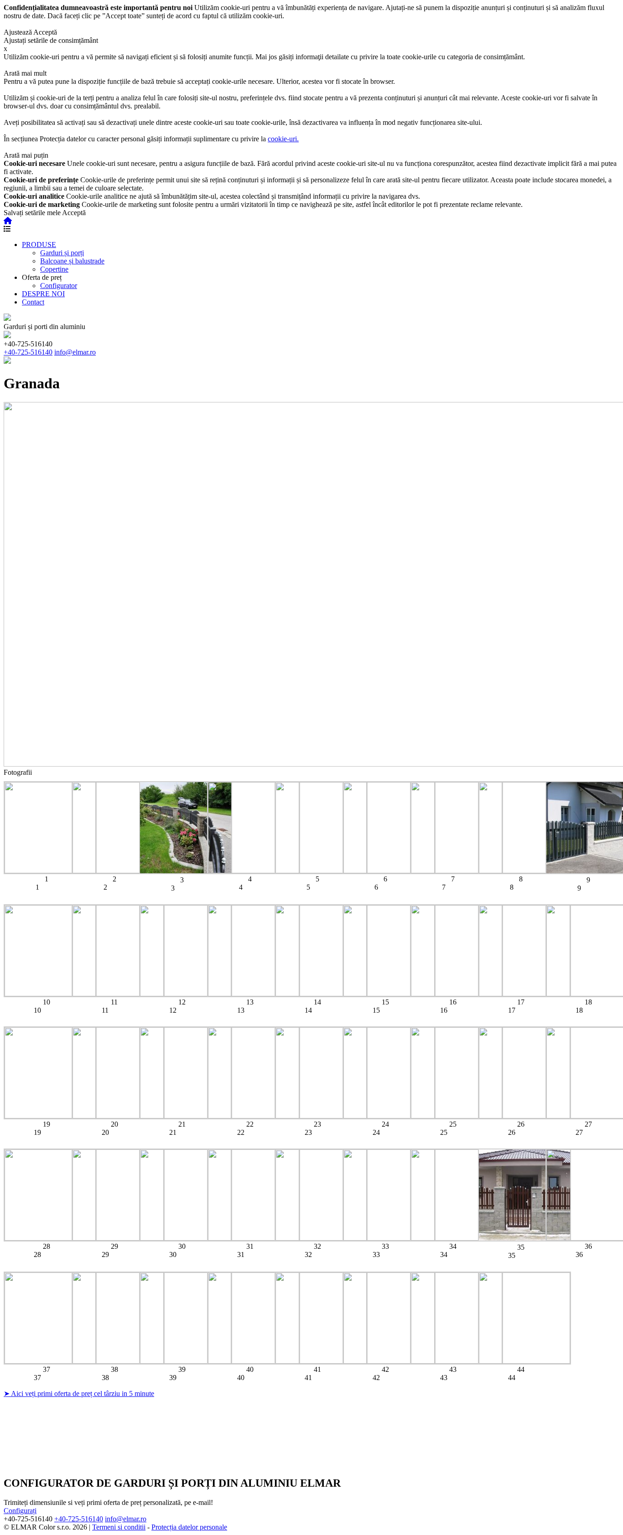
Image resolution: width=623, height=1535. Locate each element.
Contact (33, 302)
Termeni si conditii (118, 1527)
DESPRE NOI (43, 294)
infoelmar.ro (75, 352)
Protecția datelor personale (189, 1527)
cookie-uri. (283, 139)
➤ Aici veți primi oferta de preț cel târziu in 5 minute (79, 1393)
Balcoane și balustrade (72, 261)
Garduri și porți (62, 253)
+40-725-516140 (28, 352)
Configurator (58, 285)
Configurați (20, 1510)
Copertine (54, 269)
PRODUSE (39, 244)
